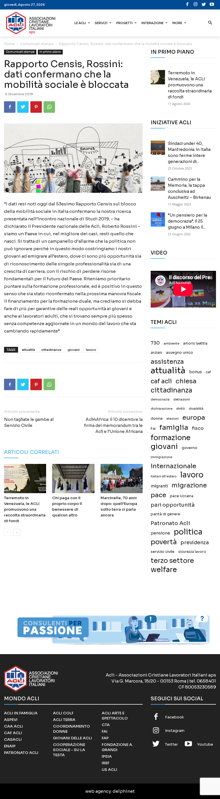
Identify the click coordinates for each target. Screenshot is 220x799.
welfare (164, 570)
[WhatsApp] (49, 107)
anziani (156, 353)
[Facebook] (187, 5)
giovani (74, 350)
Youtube (205, 744)
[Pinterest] (36, 107)
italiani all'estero (163, 476)
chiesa (186, 381)
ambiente (171, 343)
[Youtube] (212, 5)
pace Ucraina (181, 496)
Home (9, 44)
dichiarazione (161, 409)
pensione (160, 533)
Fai (153, 428)
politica (188, 532)
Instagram (174, 730)
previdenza (194, 543)
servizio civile (162, 551)
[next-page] (16, 532)
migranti (159, 486)
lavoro (91, 350)
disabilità (196, 409)
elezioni (172, 419)
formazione (170, 438)
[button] (210, 23)
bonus (195, 372)
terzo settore (172, 561)
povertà (164, 542)
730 (155, 343)
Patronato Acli (170, 523)
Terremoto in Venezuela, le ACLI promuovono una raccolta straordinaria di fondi (25, 509)
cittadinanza (51, 350)
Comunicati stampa (37, 44)
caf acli (161, 381)
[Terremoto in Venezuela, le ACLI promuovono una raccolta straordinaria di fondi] (25, 478)
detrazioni (181, 399)
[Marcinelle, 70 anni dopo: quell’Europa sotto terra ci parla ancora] (122, 478)
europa (193, 418)
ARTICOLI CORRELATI (31, 452)
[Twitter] (204, 5)
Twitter (171, 744)
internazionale (173, 466)
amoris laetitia (195, 343)
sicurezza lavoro (192, 552)
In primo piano (50, 52)
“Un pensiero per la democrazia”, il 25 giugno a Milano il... (187, 221)
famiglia (173, 428)
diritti (180, 409)
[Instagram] (196, 5)
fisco (198, 428)
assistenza (167, 362)
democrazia (160, 399)
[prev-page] (7, 532)
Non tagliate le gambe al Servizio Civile (29, 422)
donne (157, 418)
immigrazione (161, 457)
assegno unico (179, 352)
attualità (28, 350)
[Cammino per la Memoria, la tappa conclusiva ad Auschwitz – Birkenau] (158, 183)
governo (189, 448)
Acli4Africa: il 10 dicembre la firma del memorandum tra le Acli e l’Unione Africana (113, 425)
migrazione (189, 485)
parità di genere (165, 514)
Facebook (174, 717)
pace (158, 495)
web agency (98, 791)
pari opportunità (173, 505)
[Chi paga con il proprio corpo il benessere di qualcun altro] (73, 478)
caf (208, 372)
